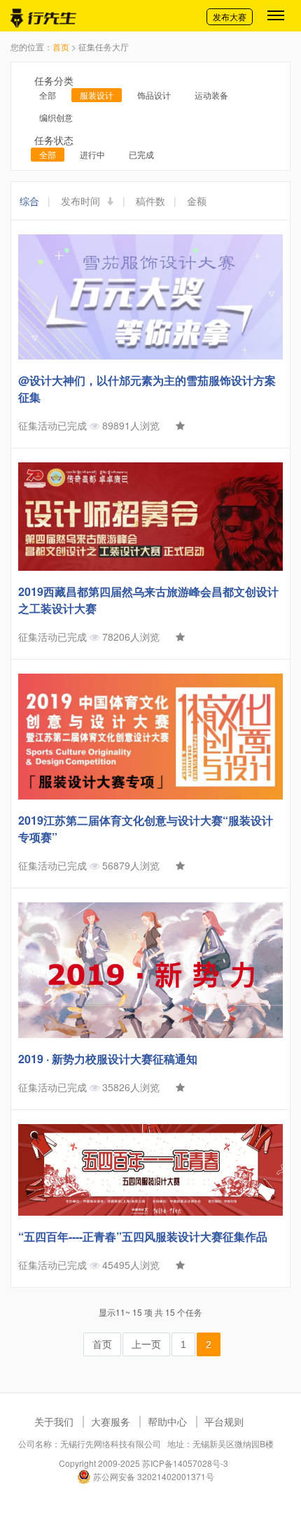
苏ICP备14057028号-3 (185, 1463)
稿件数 (150, 201)
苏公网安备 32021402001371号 (152, 1476)
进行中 (92, 154)
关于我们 (54, 1421)
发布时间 (82, 201)
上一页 (146, 1344)
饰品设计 (154, 95)
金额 (196, 201)
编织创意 (56, 117)
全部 (47, 95)
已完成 (141, 154)
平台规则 (224, 1421)
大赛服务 (110, 1421)
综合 (29, 201)
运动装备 (211, 95)
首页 (60, 46)
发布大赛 (229, 16)
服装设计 (96, 95)
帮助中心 (167, 1421)
